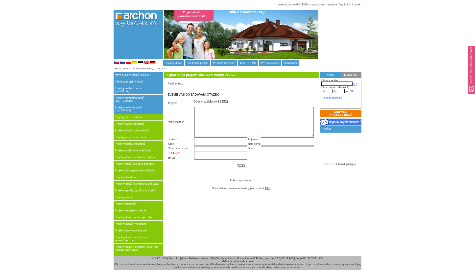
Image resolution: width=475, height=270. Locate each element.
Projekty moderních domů (130, 210)
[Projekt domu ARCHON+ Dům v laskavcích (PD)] (268, 39)
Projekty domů (173, 63)
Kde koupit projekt (197, 63)
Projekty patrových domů (130, 143)
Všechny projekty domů (129, 81)
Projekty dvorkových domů (131, 230)
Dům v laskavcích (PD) (246, 12)
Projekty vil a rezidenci (128, 117)
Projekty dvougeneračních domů (134, 170)
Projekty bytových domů (129, 123)
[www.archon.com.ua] (134, 63)
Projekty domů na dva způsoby (133, 217)
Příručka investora (224, 63)
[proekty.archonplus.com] (141, 63)
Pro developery (270, 63)
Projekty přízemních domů (130, 137)
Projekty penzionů (125, 203)
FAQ (268, 188)
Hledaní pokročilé (332, 97)
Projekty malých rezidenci (130, 223)
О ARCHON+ (248, 63)
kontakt (356, 4)
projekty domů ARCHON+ (293, 4)
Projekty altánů (124, 197)
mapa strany (317, 4)
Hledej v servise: (330, 80)
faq (341, 4)
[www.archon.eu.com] (153, 63)
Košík (327, 129)
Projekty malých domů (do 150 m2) (128, 90)
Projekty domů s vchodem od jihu (135, 157)
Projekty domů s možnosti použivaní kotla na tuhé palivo (136, 248)
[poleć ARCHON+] (471, 95)
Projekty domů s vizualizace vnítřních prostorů (131, 239)
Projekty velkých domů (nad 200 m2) (128, 109)
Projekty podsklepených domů (133, 150)
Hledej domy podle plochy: (335, 87)
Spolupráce (291, 63)
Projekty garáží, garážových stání (135, 190)
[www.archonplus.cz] (116, 63)
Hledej (330, 74)
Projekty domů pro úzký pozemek (135, 163)
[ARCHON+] (128, 63)
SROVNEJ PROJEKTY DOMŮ (341, 113)
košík (347, 4)
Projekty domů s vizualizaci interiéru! (191, 14)
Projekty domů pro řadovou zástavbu (137, 183)
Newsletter (351, 75)
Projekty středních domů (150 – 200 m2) (129, 99)
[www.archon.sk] (122, 63)
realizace (332, 4)
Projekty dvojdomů (126, 177)
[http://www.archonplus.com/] (147, 63)
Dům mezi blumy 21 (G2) (149, 68)
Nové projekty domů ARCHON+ (134, 74)
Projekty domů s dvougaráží (132, 130)
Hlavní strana (122, 68)
